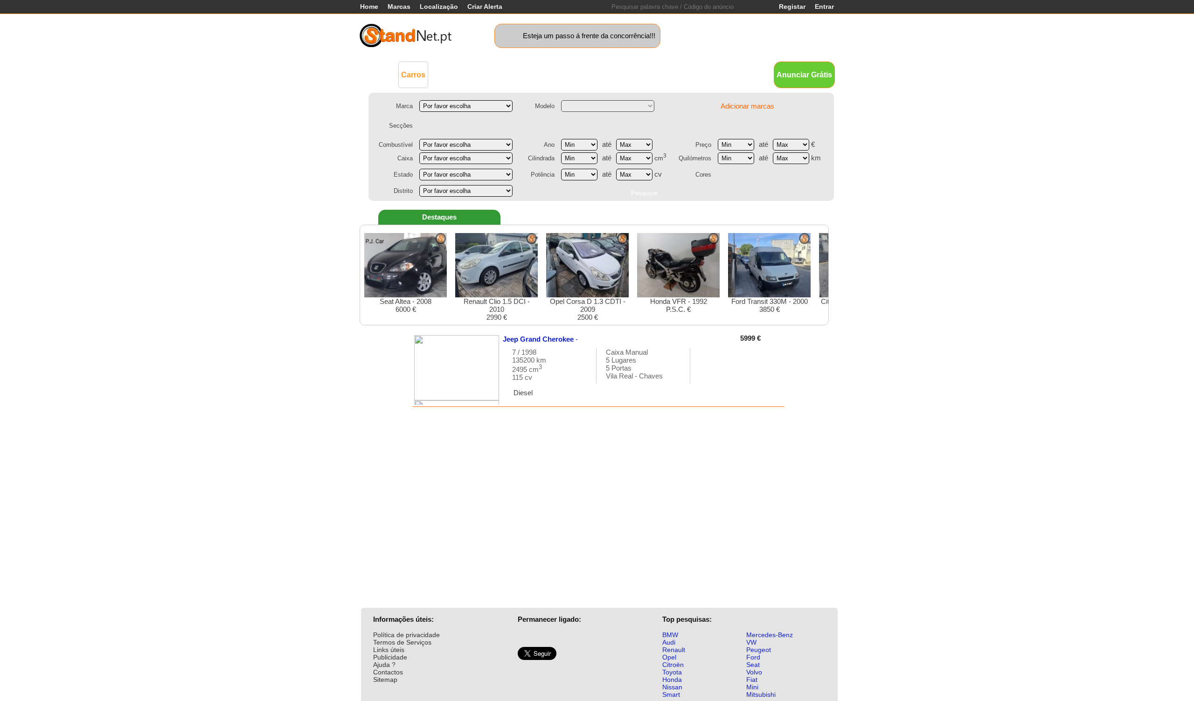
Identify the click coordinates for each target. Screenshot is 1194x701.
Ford (753, 657)
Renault (673, 649)
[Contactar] (707, 370)
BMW (670, 635)
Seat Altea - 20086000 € (405, 305)
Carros (413, 75)
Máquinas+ (501, 74)
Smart (671, 694)
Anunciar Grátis (804, 75)
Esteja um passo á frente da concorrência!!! (589, 36)
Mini (752, 687)
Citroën (673, 664)
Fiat (751, 679)
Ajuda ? (384, 664)
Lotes (645, 74)
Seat (753, 664)
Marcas (399, 6)
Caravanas (576, 74)
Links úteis (388, 649)
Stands (703, 74)
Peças (673, 74)
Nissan (672, 687)
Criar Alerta (484, 6)
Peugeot (758, 649)
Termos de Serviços (402, 642)
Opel (669, 657)
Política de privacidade (406, 635)
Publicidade (390, 657)
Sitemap (385, 679)
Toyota (672, 672)
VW (751, 642)
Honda (672, 679)
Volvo (754, 672)
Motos (539, 74)
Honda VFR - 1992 (678, 305)
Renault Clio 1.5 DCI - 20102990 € (497, 309)
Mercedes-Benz (769, 635)
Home (369, 6)
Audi (668, 642)
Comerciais (455, 74)
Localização (439, 6)
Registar (792, 6)
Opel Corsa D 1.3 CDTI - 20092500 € (587, 309)
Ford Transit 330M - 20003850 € (769, 305)
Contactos (388, 672)
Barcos (615, 74)
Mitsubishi (761, 694)
